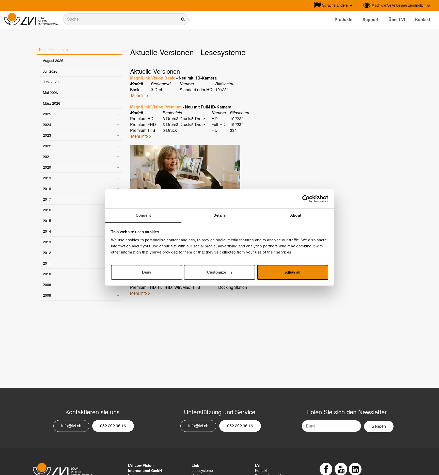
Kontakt (422, 19)
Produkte (343, 19)
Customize (216, 272)
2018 (47, 188)
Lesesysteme (202, 470)
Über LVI (396, 19)
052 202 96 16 (113, 426)
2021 (47, 156)
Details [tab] (219, 215)
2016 (47, 209)
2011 (47, 263)
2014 (47, 231)
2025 (47, 113)
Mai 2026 (50, 92)
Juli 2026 (50, 71)
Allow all (292, 272)
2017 (47, 199)
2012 (47, 252)
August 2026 (53, 60)
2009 (47, 284)
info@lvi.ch (71, 426)
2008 (47, 295)
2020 (47, 167)
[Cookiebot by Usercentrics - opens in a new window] (306, 199)
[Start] (31, 19)
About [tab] (295, 215)
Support (370, 19)
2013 (47, 241)
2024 (47, 124)
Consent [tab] (143, 215)
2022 (47, 145)
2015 (47, 220)
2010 (47, 273)
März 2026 (51, 103)
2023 (47, 135)
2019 (47, 177)
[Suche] (126, 19)
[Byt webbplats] (357, 5)
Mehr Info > (141, 95)
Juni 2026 (51, 81)
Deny (146, 272)
